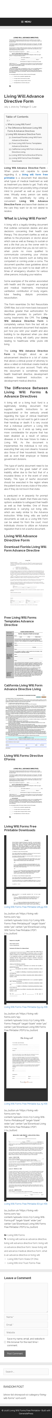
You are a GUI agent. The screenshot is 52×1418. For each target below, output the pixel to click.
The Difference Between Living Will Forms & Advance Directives (25, 129)
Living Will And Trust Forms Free (23, 1263)
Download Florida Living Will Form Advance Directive (27, 138)
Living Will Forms (16, 1235)
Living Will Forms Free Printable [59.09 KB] (25, 1007)
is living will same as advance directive (26, 1239)
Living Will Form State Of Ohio (22, 1259)
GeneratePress (26, 1413)
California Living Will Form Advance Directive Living (27, 150)
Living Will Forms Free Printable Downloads (26, 159)
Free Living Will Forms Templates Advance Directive (26, 144)
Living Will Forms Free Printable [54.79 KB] (25, 1103)
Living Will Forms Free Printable (26, 8)
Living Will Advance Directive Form (24, 134)
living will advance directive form (21, 1243)
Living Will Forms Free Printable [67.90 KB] (25, 1204)
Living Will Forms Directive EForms (27, 155)
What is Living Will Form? (19, 124)
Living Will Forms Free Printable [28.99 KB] (25, 907)
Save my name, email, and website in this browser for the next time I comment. (26, 1342)
